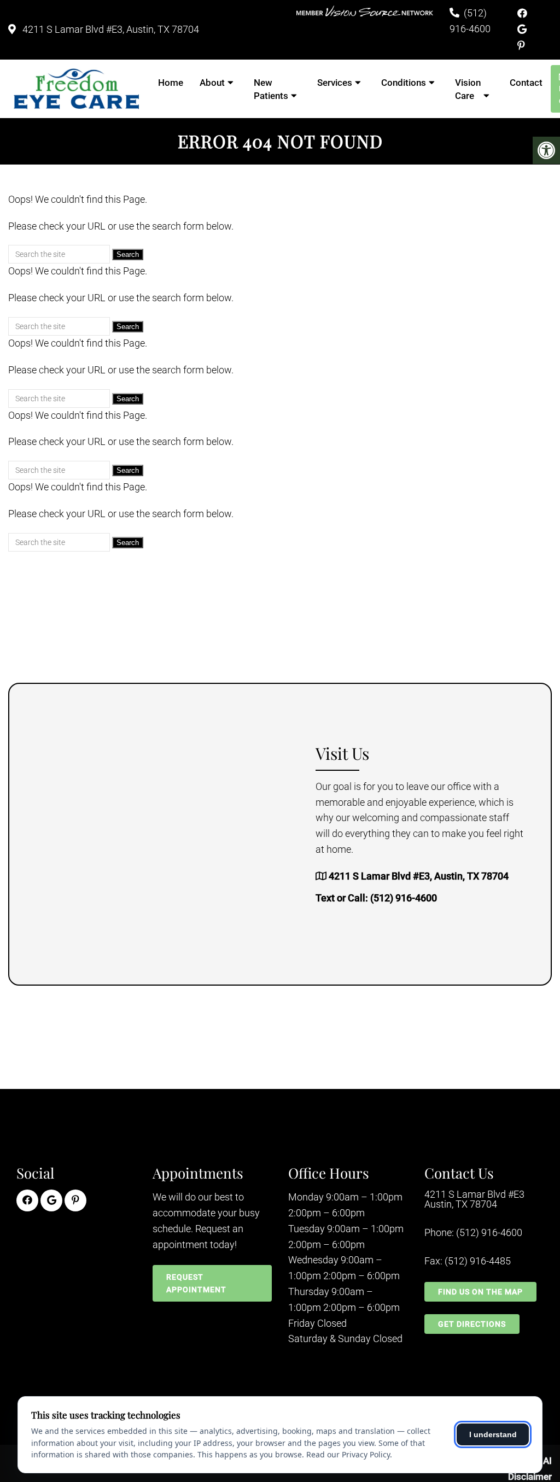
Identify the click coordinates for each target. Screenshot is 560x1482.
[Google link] (522, 29)
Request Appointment (196, 1283)
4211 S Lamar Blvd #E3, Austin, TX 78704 (109, 29)
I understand (493, 1434)
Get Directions (472, 1324)
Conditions (403, 82)
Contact (526, 82)
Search (127, 254)
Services (334, 82)
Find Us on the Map (480, 1291)
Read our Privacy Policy (348, 1454)
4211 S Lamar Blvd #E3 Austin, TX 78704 (474, 1199)
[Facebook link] (522, 13)
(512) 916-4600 (403, 898)
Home (170, 82)
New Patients (271, 89)
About (212, 82)
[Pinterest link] (521, 45)
